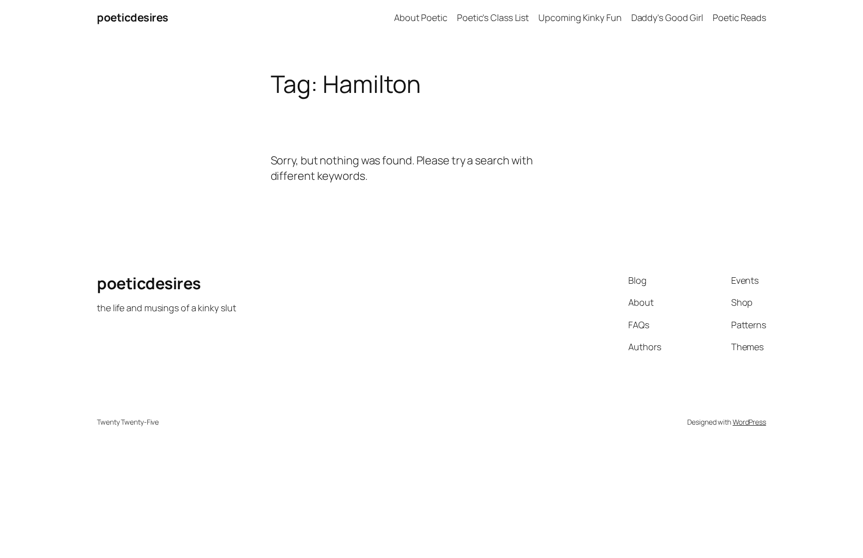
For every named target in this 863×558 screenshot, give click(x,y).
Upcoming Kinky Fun (579, 17)
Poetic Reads (739, 17)
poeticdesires (132, 17)
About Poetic (420, 17)
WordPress (749, 422)
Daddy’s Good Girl (667, 17)
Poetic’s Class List (493, 17)
